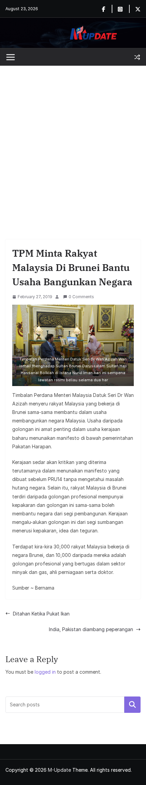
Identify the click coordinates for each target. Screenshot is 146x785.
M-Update (59, 770)
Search (132, 704)
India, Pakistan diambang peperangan (91, 629)
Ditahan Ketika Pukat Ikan (41, 613)
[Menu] (10, 57)
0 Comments (81, 296)
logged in (45, 672)
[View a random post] (137, 57)
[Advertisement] (73, 142)
